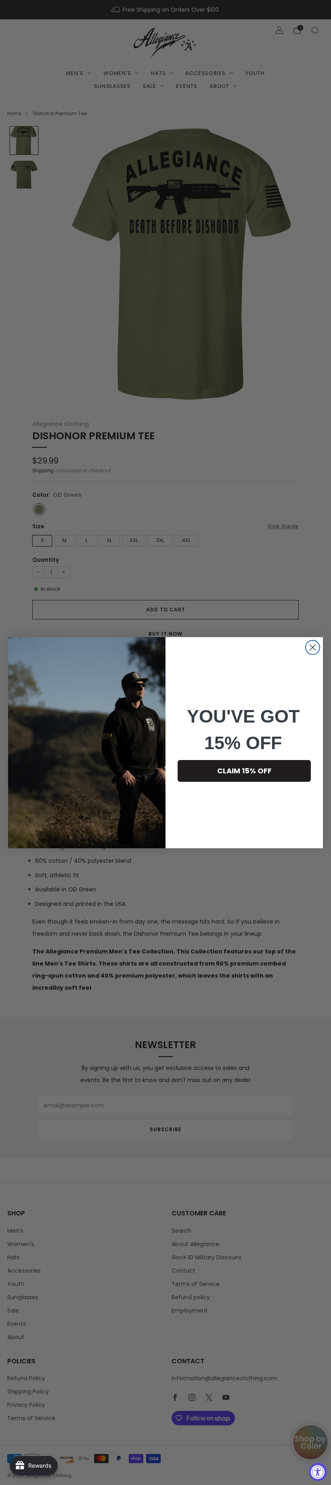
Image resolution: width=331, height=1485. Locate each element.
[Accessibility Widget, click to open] (318, 1472)
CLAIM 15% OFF (244, 771)
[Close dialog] (313, 647)
